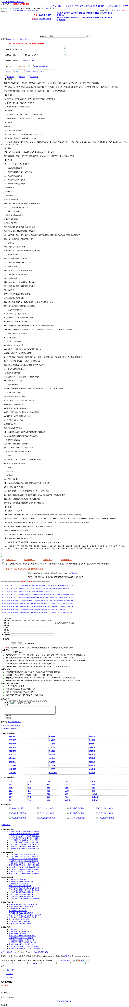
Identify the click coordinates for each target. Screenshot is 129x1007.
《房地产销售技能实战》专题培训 (21, 892)
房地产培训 (12, 39)
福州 (10, 800)
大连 (48, 791)
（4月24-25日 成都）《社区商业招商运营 (23, 861)
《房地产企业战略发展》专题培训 (21, 896)
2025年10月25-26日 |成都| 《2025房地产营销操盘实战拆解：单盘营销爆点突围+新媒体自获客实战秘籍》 (34, 609)
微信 (15, 71)
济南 (10, 794)
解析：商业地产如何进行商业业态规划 (22, 936)
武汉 (67, 784)
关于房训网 (5, 952)
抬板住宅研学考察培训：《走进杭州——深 (24, 863)
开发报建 (52, 751)
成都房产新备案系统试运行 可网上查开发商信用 (26, 948)
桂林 (48, 800)
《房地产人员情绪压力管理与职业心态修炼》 (25, 890)
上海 (29, 781)
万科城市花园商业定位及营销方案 (21, 913)
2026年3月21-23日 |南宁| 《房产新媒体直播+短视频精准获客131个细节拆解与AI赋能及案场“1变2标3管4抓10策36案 (37, 597)
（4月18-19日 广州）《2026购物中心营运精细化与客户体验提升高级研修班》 (72, 6)
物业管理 (92, 740)
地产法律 (52, 758)
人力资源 (52, 744)
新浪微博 (28, 71)
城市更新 (92, 769)
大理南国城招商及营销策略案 (19, 909)
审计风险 (92, 758)
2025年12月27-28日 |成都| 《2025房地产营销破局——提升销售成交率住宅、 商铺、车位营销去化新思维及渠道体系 (37, 600)
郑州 (93, 784)
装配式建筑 (53, 773)
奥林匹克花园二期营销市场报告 (20, 923)
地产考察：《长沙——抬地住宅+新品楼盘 (24, 869)
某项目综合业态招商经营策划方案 (21, 906)
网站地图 (36, 952)
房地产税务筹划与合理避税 (18, 884)
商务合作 (9, 978)
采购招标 (92, 754)
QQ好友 (21, 71)
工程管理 (92, 736)
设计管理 (12, 744)
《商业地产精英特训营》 (18, 879)
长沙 (48, 784)
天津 (67, 791)
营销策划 (52, 736)
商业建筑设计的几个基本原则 (19, 931)
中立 (14, 703)
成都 (10, 788)
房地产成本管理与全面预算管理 (20, 886)
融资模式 (12, 758)
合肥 (67, 788)
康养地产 (12, 762)
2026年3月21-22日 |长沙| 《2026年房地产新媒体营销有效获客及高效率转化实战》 (27, 591)
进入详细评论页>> (14, 722)
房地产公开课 (23, 39)
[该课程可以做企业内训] (40, 66)
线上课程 (92, 773)
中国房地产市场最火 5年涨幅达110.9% (22, 942)
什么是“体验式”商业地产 (17, 933)
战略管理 (92, 751)
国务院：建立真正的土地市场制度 (21, 944)
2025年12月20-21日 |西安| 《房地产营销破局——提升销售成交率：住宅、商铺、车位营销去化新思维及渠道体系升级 (38, 606)
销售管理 (12, 740)
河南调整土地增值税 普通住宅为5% (22, 940)
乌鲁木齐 (95, 797)
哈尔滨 (67, 800)
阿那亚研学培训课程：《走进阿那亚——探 (24, 871)
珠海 (93, 791)
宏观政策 (12, 765)
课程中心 (13, 952)
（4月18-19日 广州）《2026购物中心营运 (23, 854)
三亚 (29, 797)
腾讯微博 (35, 71)
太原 (48, 788)
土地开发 (52, 769)
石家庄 (94, 794)
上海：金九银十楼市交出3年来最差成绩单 (24, 946)
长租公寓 (12, 773)
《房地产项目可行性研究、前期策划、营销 (24, 846)
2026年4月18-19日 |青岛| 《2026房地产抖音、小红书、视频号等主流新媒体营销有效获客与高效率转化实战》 (36, 588)
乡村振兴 (92, 765)
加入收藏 (117, 10)
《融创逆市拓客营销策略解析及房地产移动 (24, 832)
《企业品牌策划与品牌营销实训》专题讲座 (24, 898)
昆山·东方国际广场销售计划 (19, 919)
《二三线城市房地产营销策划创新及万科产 (24, 842)
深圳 (67, 781)
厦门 (10, 797)
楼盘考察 (52, 754)
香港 (67, 797)
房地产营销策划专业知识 (18, 929)
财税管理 (92, 747)
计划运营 (52, 740)
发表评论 (8, 718)
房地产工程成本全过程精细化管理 (21, 881)
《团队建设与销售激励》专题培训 (21, 894)
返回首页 (68, 1001)
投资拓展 (12, 751)
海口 (48, 797)
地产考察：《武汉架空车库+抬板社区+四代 (24, 867)
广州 (48, 781)
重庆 (10, 791)
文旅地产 (92, 762)
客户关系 (12, 754)
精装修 (91, 744)
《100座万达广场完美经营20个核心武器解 (24, 834)
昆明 (29, 788)
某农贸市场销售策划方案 (18, 911)
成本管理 (52, 747)
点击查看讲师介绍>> (28, 60)
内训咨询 (9, 974)
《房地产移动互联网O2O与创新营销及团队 (24, 836)
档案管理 (12, 769)
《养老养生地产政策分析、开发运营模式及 (24, 844)
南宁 (29, 794)
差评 (29, 703)
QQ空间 (42, 71)
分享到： (9, 71)
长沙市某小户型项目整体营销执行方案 (22, 917)
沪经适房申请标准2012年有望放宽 (21, 938)
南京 (29, 784)
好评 (21, 703)
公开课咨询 (10, 970)
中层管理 (52, 765)
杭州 (93, 781)
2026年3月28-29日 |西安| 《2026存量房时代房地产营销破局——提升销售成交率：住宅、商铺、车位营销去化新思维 (38, 594)
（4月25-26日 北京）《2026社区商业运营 (23, 859)
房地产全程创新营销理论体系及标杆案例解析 (25, 888)
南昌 (48, 794)
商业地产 (12, 736)
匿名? (9, 715)
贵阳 (29, 791)
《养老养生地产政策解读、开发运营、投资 (24, 849)
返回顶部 (44, 952)
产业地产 (52, 762)
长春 (29, 800)
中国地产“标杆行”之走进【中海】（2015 (23, 838)
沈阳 (67, 794)
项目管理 (12, 747)
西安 (93, 788)
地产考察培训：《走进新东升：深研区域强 (24, 873)
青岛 (10, 784)
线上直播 (95, 800)
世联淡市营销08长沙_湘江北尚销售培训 (23, 904)
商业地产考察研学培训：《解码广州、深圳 (24, 865)
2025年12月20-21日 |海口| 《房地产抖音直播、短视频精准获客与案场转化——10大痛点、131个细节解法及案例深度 (38, 603)
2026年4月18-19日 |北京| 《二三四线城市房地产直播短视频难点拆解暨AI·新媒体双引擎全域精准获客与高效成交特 (37, 585)
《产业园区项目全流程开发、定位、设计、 (24, 840)
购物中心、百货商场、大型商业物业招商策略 (25, 915)
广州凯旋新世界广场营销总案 (19, 921)
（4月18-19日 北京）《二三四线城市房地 (23, 856)
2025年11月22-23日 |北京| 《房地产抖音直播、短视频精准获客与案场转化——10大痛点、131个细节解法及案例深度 (38, 612)
